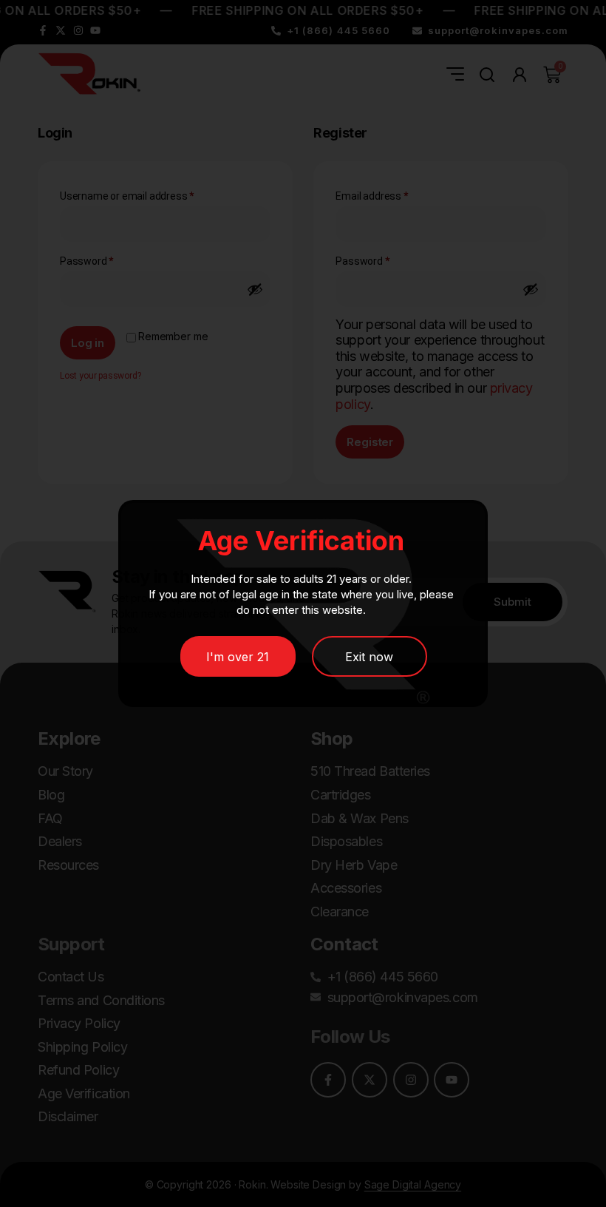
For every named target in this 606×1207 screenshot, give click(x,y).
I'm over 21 (237, 656)
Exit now (369, 656)
